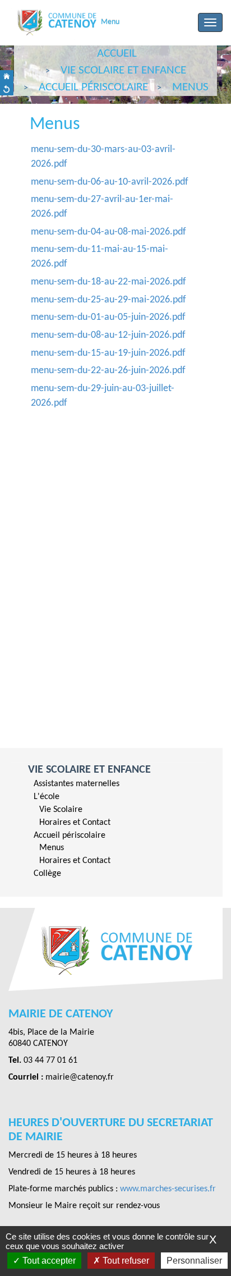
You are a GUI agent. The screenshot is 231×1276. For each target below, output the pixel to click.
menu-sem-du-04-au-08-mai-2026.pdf (108, 232)
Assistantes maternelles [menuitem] (76, 783)
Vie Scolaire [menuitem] (60, 809)
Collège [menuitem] (47, 873)
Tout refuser (124, 1260)
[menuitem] (111, 784)
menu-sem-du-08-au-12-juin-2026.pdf (108, 335)
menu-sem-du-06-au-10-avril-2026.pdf (109, 182)
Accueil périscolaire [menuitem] (69, 835)
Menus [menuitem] (51, 847)
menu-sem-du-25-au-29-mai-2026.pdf (108, 300)
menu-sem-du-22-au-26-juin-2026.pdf (108, 370)
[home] (6, 76)
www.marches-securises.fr (168, 1189)
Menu (110, 22)
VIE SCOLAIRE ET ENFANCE (89, 769)
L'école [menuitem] (46, 796)
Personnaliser (194, 1260)
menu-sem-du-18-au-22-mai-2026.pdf (108, 282)
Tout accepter (48, 1260)
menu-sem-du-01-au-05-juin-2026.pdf (108, 317)
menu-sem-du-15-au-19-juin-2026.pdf (108, 353)
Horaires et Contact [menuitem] (74, 822)
